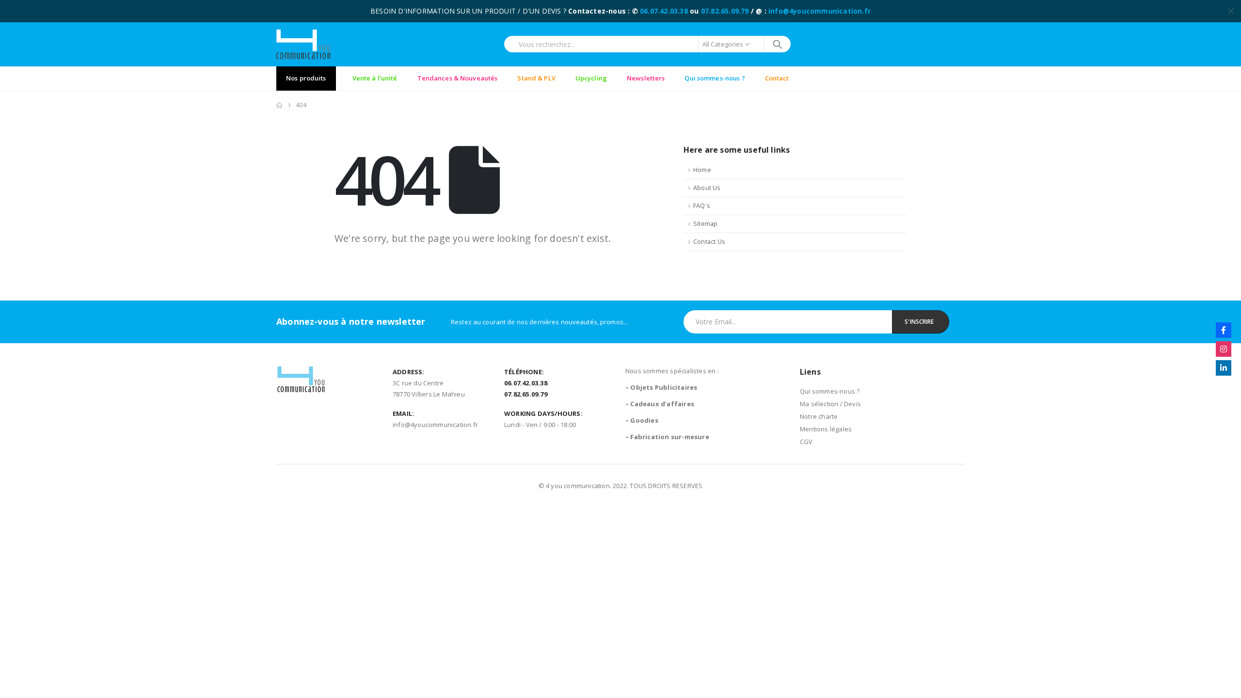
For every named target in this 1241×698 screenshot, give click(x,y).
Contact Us (709, 242)
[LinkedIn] (1223, 368)
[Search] (777, 44)
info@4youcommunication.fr (819, 11)
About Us (707, 188)
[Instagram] (1223, 349)
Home (702, 170)
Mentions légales (826, 429)
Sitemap (705, 224)
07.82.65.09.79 (725, 11)
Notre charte (819, 416)
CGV (806, 441)
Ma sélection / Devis (830, 403)
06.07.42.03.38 (664, 11)
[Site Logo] (303, 44)
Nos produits (306, 78)
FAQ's (701, 206)
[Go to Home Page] (279, 105)
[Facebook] (1223, 330)
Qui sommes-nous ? (829, 391)
